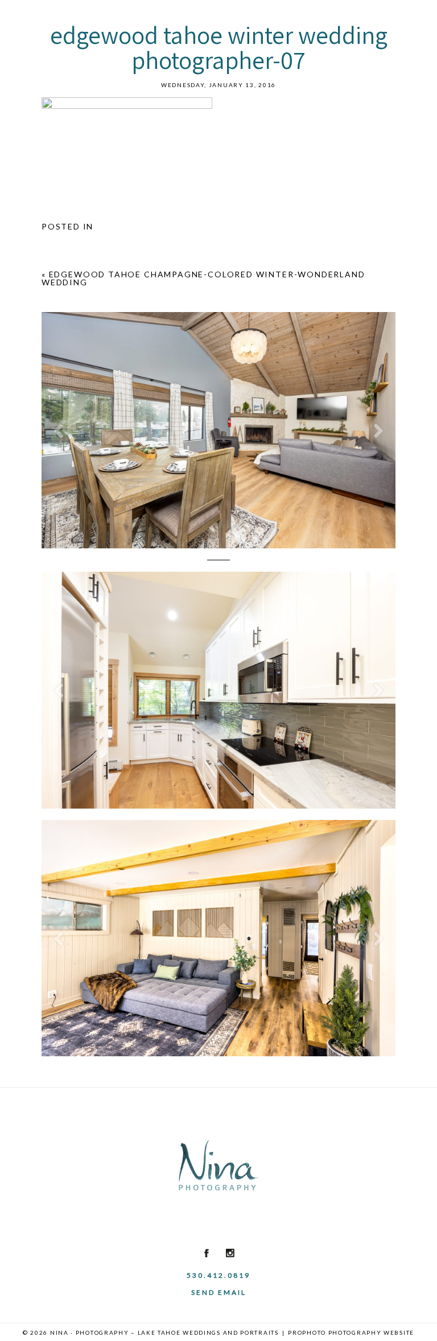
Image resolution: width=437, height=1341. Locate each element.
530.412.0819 (218, 1275)
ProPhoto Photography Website (351, 1332)
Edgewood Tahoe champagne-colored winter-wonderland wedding (203, 278)
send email (218, 1292)
